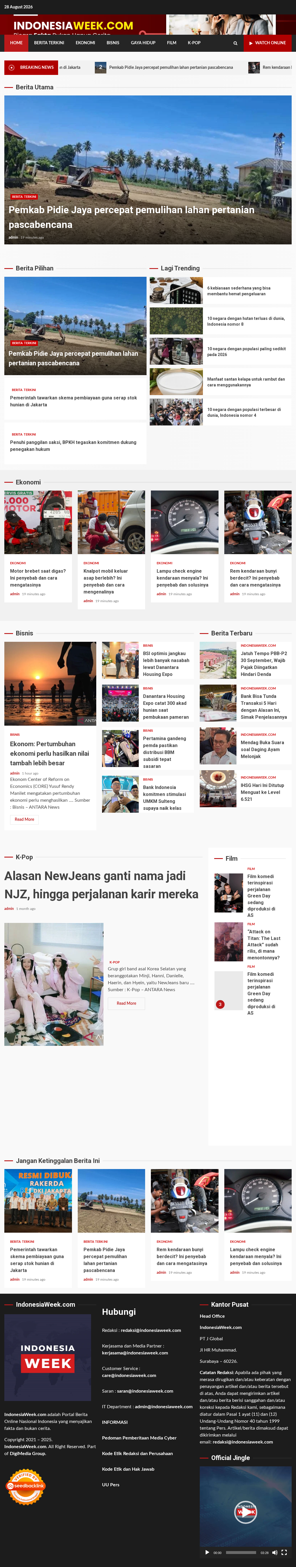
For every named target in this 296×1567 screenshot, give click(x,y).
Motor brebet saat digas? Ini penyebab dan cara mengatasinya (38, 522)
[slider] (241, 1552)
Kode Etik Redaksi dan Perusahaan (137, 1453)
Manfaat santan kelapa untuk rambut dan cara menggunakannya (176, 381)
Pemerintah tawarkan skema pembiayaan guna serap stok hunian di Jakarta (38, 1201)
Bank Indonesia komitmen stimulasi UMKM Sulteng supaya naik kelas (120, 794)
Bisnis (113, 43)
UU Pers (110, 1485)
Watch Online (270, 43)
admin (14, 237)
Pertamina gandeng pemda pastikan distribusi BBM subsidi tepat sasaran (120, 748)
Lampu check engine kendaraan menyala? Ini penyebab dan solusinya (185, 522)
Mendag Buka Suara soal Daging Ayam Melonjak (218, 745)
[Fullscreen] (284, 1552)
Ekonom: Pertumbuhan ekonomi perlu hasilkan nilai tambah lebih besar (50, 684)
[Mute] (275, 1552)
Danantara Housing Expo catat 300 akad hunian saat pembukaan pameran (120, 703)
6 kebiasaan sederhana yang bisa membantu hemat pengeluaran (176, 290)
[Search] (235, 43)
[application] (246, 1512)
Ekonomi (85, 43)
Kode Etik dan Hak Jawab (128, 1469)
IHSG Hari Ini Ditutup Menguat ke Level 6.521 (218, 788)
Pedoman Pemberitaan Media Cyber (139, 1438)
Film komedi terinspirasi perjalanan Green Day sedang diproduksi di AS (228, 892)
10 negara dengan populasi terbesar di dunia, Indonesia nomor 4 (176, 412)
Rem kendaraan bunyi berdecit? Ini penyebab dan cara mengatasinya (148, 169)
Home (16, 43)
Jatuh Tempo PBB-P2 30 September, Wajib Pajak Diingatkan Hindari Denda (218, 660)
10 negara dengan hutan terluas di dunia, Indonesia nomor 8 (176, 320)
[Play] (207, 1552)
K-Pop (194, 43)
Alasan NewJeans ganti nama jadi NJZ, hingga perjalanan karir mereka (53, 984)
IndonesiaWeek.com (258, 645)
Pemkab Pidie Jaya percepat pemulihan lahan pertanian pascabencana (112, 67)
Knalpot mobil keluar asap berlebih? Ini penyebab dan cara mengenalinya (111, 522)
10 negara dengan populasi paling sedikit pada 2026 (176, 351)
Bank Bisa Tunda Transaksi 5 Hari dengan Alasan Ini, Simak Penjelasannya (218, 703)
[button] (245, 1512)
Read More (24, 820)
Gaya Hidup (143, 43)
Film (171, 43)
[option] (148, 172)
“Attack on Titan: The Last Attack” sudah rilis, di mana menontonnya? (228, 941)
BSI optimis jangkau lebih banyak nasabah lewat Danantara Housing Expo (120, 660)
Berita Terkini (49, 43)
